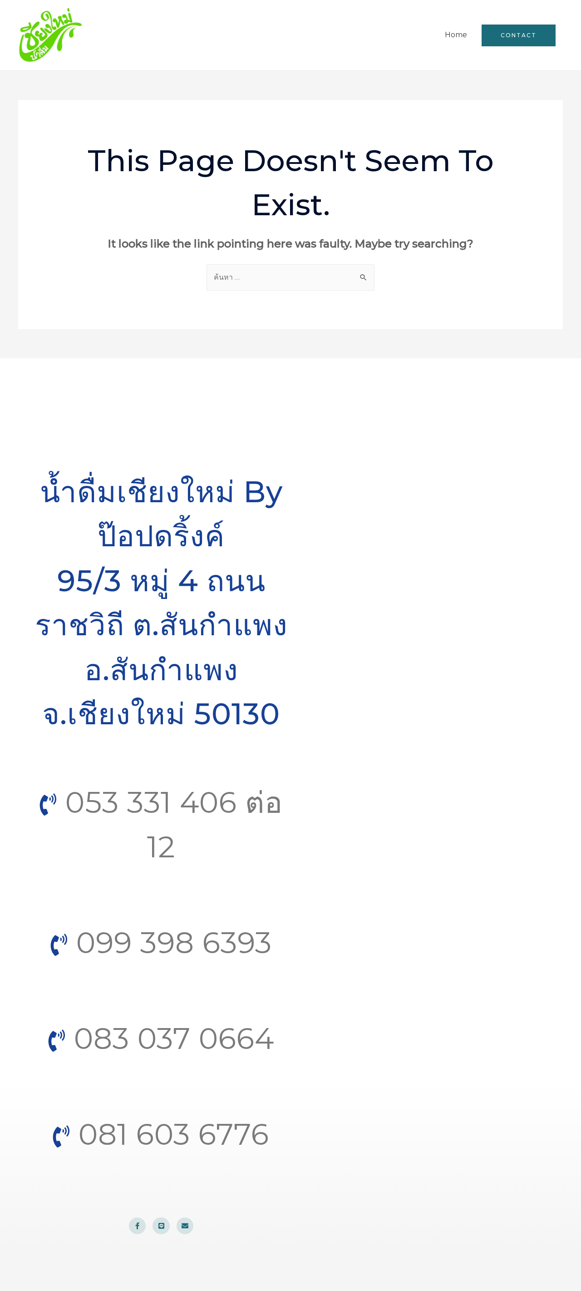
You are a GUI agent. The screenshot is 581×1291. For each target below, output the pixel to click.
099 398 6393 (170, 942)
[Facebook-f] (137, 1226)
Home (456, 34)
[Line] (161, 1226)
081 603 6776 (169, 1134)
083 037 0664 (170, 1038)
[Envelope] (185, 1226)
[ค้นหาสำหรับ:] (290, 277)
